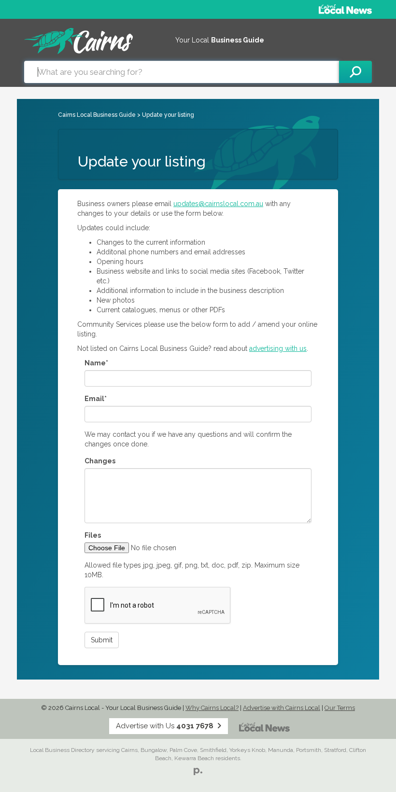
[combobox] (181, 72)
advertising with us (278, 348)
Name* (96, 363)
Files (93, 535)
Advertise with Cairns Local (281, 707)
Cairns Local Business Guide (97, 114)
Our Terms (340, 707)
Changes (100, 461)
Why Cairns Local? (212, 707)
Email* (96, 399)
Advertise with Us (164, 726)
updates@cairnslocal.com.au (218, 204)
